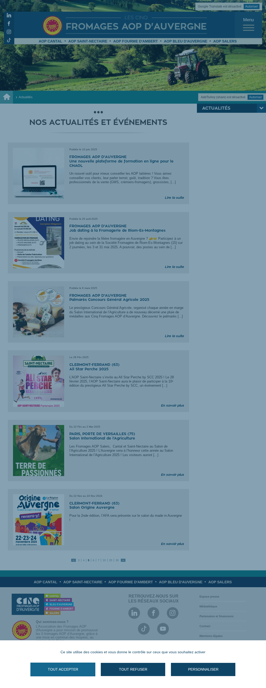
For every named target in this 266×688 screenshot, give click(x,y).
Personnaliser (203, 669)
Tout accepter (63, 669)
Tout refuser (133, 669)
